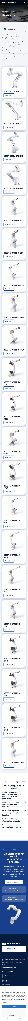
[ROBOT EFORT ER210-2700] (14, 462)
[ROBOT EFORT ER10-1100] (14, 197)
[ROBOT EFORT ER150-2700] (14, 358)
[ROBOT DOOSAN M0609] (14, 68)
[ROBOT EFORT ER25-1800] (14, 531)
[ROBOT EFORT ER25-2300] (14, 566)
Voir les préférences (14, 1015)
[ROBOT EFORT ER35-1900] (14, 600)
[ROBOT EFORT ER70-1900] (14, 669)
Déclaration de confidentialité (14, 1018)
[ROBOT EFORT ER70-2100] (14, 704)
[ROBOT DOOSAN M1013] (14, 132)
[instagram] (3, 981)
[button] (25, 988)
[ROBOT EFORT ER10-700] (14, 229)
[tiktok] (6, 981)
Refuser (14, 1011)
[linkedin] (9, 981)
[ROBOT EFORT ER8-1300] (14, 738)
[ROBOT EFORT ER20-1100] (14, 428)
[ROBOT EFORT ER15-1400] (14, 326)
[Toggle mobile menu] (25, 2)
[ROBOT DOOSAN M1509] (14, 165)
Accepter (14, 1006)
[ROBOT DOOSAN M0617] (14, 100)
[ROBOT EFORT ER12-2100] (14, 261)
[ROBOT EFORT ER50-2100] (14, 635)
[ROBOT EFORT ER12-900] (14, 294)
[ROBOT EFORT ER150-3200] (14, 393)
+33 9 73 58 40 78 (11, 891)
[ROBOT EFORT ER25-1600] (14, 497)
